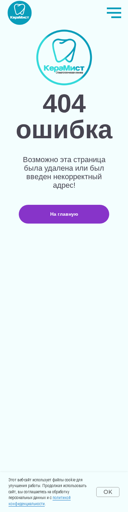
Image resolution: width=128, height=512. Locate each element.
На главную (64, 214)
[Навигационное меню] (114, 13)
